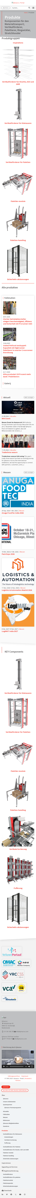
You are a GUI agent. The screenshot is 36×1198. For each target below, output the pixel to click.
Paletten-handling (18, 240)
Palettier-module (18, 201)
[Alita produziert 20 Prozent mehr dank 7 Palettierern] (9, 357)
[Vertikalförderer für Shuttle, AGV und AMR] (18, 48)
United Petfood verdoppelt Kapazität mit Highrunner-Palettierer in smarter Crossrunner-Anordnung (18, 349)
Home (25, 12)
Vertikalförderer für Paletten (18, 162)
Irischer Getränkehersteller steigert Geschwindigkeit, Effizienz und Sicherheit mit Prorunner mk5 (17, 321)
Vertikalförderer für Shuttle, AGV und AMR (18, 83)
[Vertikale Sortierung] (18, 815)
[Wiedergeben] (4, 1066)
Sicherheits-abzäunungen (18, 279)
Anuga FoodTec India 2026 (13, 513)
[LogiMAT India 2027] (18, 595)
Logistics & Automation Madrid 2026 (17, 590)
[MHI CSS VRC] (12, 972)
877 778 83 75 (8, 1039)
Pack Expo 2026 (8, 554)
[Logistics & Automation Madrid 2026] (18, 559)
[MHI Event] (18, 407)
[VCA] (9, 986)
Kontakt (6, 1087)
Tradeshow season (9, 452)
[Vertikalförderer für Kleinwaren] (18, 89)
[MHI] (23, 961)
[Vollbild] (32, 1066)
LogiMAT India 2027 (10, 631)
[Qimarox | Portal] (18, 3)
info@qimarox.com (22, 1032)
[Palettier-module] (18, 167)
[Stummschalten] (29, 1066)
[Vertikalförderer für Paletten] (18, 128)
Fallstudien (9, 297)
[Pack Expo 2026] (18, 518)
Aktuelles (13, 416)
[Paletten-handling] (18, 206)
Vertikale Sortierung (18, 849)
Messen (21, 511)
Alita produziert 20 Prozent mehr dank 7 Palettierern (17, 375)
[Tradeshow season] (18, 441)
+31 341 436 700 (9, 1032)
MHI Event (6, 418)
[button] (18, 1059)
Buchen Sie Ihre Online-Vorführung (15, 1090)
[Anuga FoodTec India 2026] (18, 477)
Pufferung (18, 888)
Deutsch (5, 8)
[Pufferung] (18, 854)
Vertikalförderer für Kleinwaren (18, 123)
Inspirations (18, 42)
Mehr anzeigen (28, 397)
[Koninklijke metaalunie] (9, 997)
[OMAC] (9, 961)
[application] (18, 1059)
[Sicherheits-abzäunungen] (18, 245)
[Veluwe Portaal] (11, 948)
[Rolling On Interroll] (21, 984)
